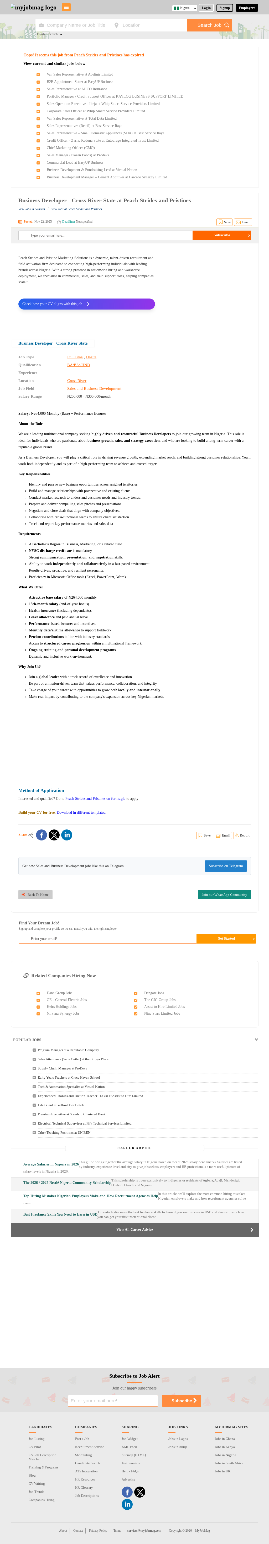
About (63, 1530)
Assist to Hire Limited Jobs (164, 1007)
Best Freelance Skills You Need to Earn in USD (60, 1214)
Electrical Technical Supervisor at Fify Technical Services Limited (85, 1123)
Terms (117, 1530)
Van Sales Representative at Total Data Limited (82, 118)
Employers (247, 8)
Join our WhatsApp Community (224, 895)
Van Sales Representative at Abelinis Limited (80, 74)
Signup (225, 8)
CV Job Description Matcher (42, 1457)
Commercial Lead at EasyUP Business (75, 162)
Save (227, 222)
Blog (32, 1475)
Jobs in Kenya (225, 1447)
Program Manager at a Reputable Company (68, 1050)
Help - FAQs (130, 1471)
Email (246, 222)
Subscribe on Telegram (226, 866)
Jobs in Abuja (178, 1447)
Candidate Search (87, 1463)
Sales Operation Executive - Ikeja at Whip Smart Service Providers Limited (103, 104)
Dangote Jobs (154, 993)
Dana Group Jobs (59, 993)
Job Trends (36, 1492)
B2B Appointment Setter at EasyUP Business (80, 82)
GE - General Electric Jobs (67, 1000)
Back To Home (38, 895)
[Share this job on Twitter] (54, 834)
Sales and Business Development (94, 388)
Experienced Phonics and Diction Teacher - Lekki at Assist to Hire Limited (90, 1096)
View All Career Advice (134, 1230)
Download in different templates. (81, 812)
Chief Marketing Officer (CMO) (71, 148)
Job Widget (130, 1439)
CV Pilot (35, 1447)
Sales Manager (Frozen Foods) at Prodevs (78, 155)
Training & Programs (43, 1467)
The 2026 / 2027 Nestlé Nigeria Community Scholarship (67, 1183)
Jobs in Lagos (178, 1439)
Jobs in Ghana (225, 1439)
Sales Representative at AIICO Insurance (77, 89)
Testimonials (131, 1463)
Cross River (76, 381)
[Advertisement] (207, 288)
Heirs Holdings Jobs (61, 1007)
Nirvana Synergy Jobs (63, 1013)
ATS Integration (86, 1471)
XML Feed (129, 1447)
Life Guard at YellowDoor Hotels (61, 1105)
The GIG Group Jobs (159, 1000)
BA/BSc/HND (78, 365)
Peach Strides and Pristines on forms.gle (95, 799)
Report (245, 835)
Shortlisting (83, 1455)
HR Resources (85, 1479)
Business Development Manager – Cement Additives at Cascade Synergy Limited (107, 177)
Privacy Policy (98, 1530)
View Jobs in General (31, 209)
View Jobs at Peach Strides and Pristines (76, 209)
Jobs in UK (222, 1471)
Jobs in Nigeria (225, 1455)
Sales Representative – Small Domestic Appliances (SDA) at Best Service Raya (105, 133)
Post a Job (82, 1439)
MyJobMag (202, 1530)
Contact (78, 1530)
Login (206, 8)
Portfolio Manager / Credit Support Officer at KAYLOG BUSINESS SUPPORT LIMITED (115, 96)
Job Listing (37, 1439)
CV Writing (37, 1484)
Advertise (128, 1479)
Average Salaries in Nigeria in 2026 (51, 1164)
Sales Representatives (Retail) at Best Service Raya (84, 126)
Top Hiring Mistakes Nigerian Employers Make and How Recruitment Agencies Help (90, 1196)
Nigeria (184, 8)
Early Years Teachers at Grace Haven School (69, 1077)
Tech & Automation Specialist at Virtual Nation (71, 1087)
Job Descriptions (87, 1496)
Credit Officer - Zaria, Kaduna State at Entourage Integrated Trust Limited (103, 140)
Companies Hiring (42, 1500)
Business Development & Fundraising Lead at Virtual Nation (92, 170)
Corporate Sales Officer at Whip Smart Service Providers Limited (96, 111)
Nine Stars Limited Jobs (162, 1013)
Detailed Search (46, 34)
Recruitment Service (89, 1447)
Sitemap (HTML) (134, 1455)
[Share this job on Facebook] (41, 834)
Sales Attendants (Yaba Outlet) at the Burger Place (73, 1059)
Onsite (91, 357)
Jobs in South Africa (229, 1463)
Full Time (75, 357)
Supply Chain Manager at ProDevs (62, 1068)
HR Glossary (84, 1487)
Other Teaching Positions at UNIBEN (64, 1133)
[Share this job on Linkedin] (66, 834)
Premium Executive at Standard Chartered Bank (72, 1114)
